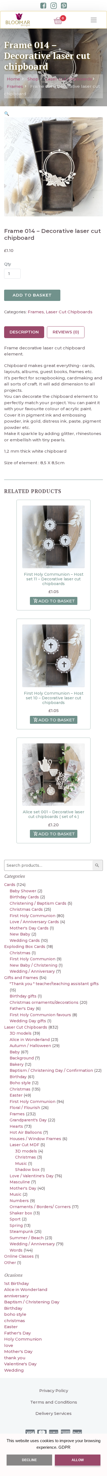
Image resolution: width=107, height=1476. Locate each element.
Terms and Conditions (53, 1402)
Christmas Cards (26, 909)
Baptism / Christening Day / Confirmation (51, 1070)
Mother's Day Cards (29, 928)
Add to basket (32, 295)
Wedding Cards (25, 940)
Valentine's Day (20, 1363)
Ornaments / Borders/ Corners (40, 1206)
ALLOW (78, 1460)
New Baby (20, 934)
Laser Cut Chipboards (69, 78)
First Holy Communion (32, 915)
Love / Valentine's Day (32, 1175)
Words (16, 1250)
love (8, 1345)
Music (21, 1163)
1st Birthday (16, 1283)
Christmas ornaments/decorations (44, 1002)
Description (24, 332)
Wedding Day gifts (28, 1020)
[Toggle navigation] (94, 20)
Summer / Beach (27, 1237)
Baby (15, 1052)
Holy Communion (23, 1339)
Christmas (20, 952)
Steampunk (21, 1231)
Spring (16, 1225)
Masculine (20, 1181)
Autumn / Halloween (30, 1045)
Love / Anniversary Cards (34, 921)
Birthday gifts (23, 996)
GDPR (64, 1447)
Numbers (19, 1200)
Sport (15, 1219)
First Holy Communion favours (40, 1014)
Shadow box (27, 1169)
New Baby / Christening (33, 965)
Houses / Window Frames (35, 1138)
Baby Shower (23, 890)
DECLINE (29, 1460)
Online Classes (19, 1256)
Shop (32, 78)
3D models (21, 1033)
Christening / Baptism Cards (38, 903)
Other (10, 1262)
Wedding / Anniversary (32, 971)
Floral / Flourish (25, 1107)
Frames (15, 86)
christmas (14, 1320)
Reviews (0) (66, 332)
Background (22, 1058)
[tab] (24, 332)
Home (13, 78)
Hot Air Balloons (26, 1132)
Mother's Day (23, 1188)
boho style (15, 1314)
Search (98, 865)
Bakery (17, 1064)
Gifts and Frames (21, 977)
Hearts (16, 1126)
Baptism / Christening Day (31, 1301)
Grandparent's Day (28, 1120)
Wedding (14, 1370)
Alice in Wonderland (30, 1039)
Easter (16, 1095)
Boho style (20, 1082)
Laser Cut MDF (24, 1144)
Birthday (18, 1076)
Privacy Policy (53, 1390)
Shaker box (21, 1213)
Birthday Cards (24, 897)
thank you (15, 1357)
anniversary (16, 1295)
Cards (9, 884)
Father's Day (22, 1008)
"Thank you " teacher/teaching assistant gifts (54, 983)
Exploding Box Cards (24, 946)
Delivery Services (53, 1413)
